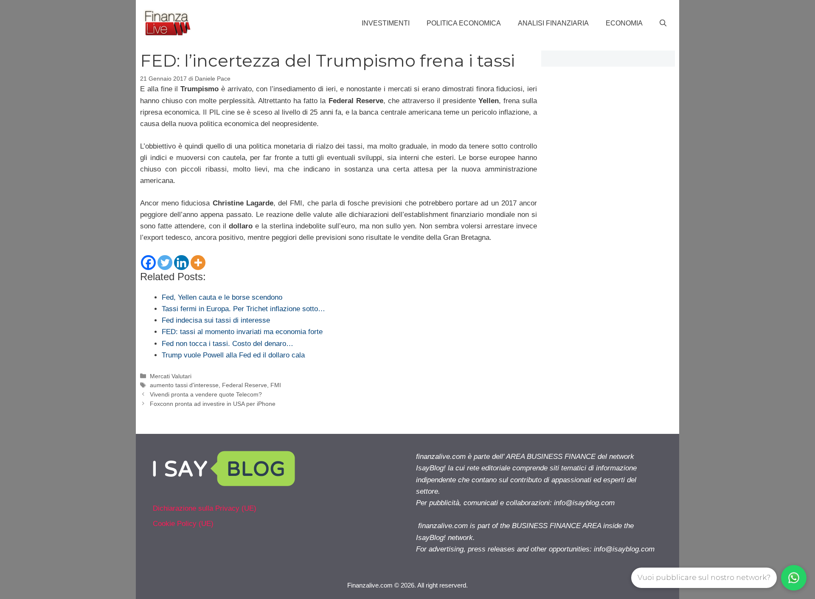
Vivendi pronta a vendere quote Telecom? (206, 394)
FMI (275, 385)
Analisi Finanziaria (553, 23)
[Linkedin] (181, 262)
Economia (624, 23)
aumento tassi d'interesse (184, 385)
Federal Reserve (244, 385)
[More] (198, 262)
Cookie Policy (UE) (183, 524)
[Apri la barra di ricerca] (663, 23)
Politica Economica (464, 23)
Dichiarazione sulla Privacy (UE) (204, 508)
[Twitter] (164, 262)
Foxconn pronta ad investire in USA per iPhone (212, 403)
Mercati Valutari (170, 376)
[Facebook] (148, 262)
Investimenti (386, 23)
